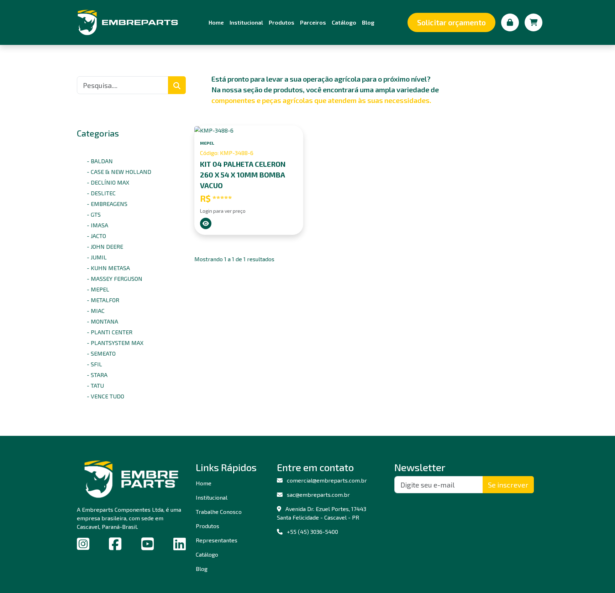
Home (216, 22)
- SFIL (94, 364)
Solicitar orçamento (451, 22)
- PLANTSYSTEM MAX (115, 342)
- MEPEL (98, 289)
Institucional (246, 22)
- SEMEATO (101, 353)
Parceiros (313, 22)
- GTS (94, 214)
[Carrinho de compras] (533, 22)
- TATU (95, 385)
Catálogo (344, 22)
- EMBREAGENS (107, 203)
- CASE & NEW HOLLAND (119, 171)
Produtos (281, 22)
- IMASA (97, 225)
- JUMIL (97, 257)
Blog (368, 22)
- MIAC (96, 310)
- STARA (97, 374)
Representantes (216, 540)
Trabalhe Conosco (219, 511)
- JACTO (96, 235)
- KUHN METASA (108, 267)
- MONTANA (102, 321)
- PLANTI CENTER (109, 332)
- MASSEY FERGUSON (114, 278)
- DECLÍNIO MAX (108, 182)
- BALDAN (100, 161)
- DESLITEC (101, 193)
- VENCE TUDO (105, 396)
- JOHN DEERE (105, 246)
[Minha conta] (510, 22)
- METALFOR (103, 299)
